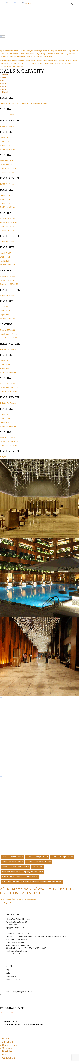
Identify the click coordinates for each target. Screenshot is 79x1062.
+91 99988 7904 (12, 925)
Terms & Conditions (13, 980)
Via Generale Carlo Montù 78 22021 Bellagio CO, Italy (23, 1024)
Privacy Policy (11, 976)
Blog (7, 970)
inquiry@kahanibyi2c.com (15, 928)
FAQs (8, 973)
